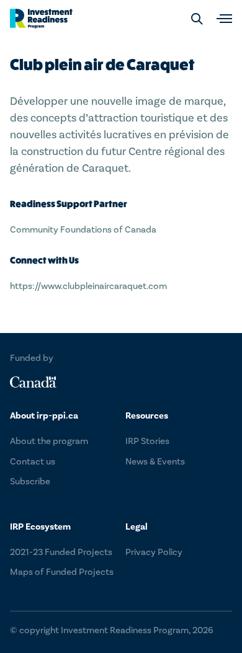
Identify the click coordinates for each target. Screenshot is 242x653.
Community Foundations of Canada (83, 230)
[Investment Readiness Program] (41, 19)
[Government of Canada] (33, 382)
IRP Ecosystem (40, 527)
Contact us (32, 462)
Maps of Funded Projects (62, 572)
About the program (49, 441)
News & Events (155, 462)
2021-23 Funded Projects (61, 552)
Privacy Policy (153, 552)
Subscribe (30, 481)
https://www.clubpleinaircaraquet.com (88, 286)
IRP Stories (147, 441)
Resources (146, 416)
